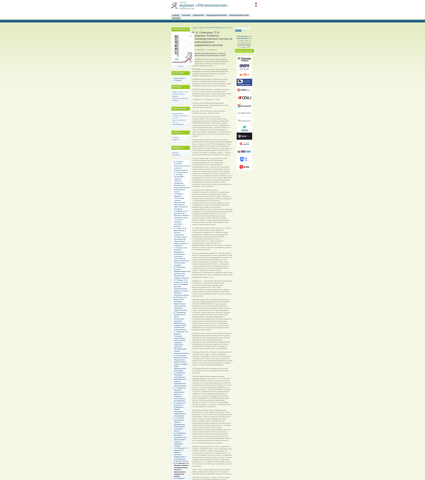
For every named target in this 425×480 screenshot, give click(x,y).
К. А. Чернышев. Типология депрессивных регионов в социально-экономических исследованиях (180, 394)
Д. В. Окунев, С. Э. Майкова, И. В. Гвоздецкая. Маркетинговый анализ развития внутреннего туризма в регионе (180, 303)
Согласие (175, 100)
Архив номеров (179, 78)
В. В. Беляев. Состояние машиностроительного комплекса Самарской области (182, 166)
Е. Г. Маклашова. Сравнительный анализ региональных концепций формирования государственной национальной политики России (180, 321)
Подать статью (245, 51)
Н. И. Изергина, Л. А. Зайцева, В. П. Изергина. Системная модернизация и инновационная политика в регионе (181, 454)
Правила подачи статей (180, 92)
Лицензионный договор (180, 98)
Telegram (176, 139)
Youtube (175, 137)
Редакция (175, 152)
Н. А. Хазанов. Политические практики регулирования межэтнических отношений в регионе (179, 424)
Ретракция (178, 80)
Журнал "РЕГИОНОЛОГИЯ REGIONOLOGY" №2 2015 (216, 27)
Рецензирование (177, 113)
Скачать (180, 66)
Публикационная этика (239, 15)
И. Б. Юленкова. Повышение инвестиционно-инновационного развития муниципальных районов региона (180, 379)
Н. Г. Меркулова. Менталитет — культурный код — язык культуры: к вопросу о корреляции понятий (180, 439)
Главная (175, 15)
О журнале (186, 15)
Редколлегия (198, 15)
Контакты (176, 18)
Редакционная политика (216, 15)
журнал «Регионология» (203, 5)
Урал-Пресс (176, 155)
